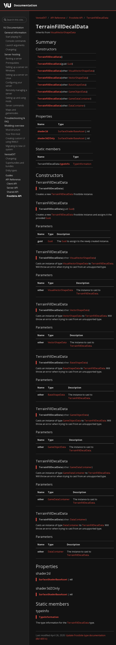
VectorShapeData (78, 77)
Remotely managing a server (16, 92)
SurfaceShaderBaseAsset (71, 131)
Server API (12, 187)
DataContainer (76, 105)
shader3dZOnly (46, 138)
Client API (12, 183)
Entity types (11, 170)
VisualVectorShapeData (63, 32)
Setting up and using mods (16, 99)
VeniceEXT (10, 154)
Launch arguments (15, 45)
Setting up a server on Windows (17, 69)
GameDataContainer (79, 98)
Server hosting (12, 54)
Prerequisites (12, 62)
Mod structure (13, 129)
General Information (15, 32)
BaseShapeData (77, 84)
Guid (69, 63)
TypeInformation (82, 163)
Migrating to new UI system (15, 147)
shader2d (42, 131)
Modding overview (14, 125)
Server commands (15, 105)
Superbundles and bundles (15, 164)
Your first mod (13, 134)
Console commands (16, 40)
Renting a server (14, 58)
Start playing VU (13, 36)
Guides (9, 175)
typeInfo (65, 163)
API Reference (13, 179)
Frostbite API (14, 196)
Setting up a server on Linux (17, 76)
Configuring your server (14, 84)
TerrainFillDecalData (97, 17)
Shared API (12, 191)
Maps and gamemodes (12, 111)
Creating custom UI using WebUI (15, 140)
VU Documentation (13, 27)
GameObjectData (78, 91)
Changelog (11, 49)
